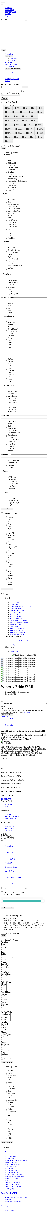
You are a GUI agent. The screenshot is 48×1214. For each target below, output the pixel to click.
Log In (7, 16)
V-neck (10, 451)
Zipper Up (11, 291)
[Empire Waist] (6, 1036)
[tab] (26, 616)
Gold (9, 573)
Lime (9, 526)
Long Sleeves (12, 482)
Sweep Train (12, 407)
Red (9, 562)
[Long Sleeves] (8, 1048)
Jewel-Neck (12, 428)
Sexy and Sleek (13, 222)
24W (30, 129)
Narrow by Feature (11, 153)
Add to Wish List (7, 714)
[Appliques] (6, 994)
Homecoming (12, 179)
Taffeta (10, 379)
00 (18, 108)
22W (20, 129)
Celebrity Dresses (14, 250)
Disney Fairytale (15, 608)
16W (28, 125)
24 (8, 120)
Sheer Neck (12, 444)
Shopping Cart (10, 12)
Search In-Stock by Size (13, 102)
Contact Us (9, 805)
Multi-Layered (13, 259)
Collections (9, 846)
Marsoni (13, 643)
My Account (9, 10)
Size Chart (4, 717)
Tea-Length (12, 409)
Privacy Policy (10, 819)
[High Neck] (6, 1028)
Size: (2, 702)
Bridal (10, 161)
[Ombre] (3, 990)
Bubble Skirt (12, 248)
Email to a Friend (7, 721)
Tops (9, 233)
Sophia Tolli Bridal (16, 630)
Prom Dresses (12, 183)
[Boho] (7, 956)
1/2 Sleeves (12, 477)
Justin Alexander (16, 612)
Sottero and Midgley (17, 628)
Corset (10, 254)
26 (17, 120)
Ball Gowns (12, 200)
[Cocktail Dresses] (10, 950)
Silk (9, 377)
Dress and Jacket (13, 204)
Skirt (9, 229)
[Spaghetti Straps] (6, 1058)
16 (8, 116)
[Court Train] (5, 1020)
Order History (10, 828)
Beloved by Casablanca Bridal (20, 606)
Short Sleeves (12, 486)
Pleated (10, 263)
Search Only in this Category (14, 91)
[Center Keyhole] (8, 968)
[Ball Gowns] (7, 954)
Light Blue (11, 533)
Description (9, 725)
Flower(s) (11, 336)
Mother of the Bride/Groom (17, 181)
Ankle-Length (13, 391)
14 (41, 112)
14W (18, 125)
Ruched (10, 268)
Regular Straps (13, 500)
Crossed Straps (13, 282)
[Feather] (5, 1008)
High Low (11, 257)
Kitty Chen (14, 614)
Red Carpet (12, 188)
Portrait (10, 437)
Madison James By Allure (19, 622)
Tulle (9, 381)
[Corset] (8, 970)
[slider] (42, 900)
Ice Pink (11, 549)
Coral (10, 567)
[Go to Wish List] (4, 2)
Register (8, 14)
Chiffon (10, 359)
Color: (3, 706)
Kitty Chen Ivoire (16, 618)
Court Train (12, 398)
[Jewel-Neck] (6, 1030)
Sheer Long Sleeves (15, 484)
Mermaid (11, 465)
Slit (9, 270)
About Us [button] (9, 852)
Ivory (9, 569)
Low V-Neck (12, 430)
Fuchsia (10, 555)
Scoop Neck (12, 442)
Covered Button (13, 280)
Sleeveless (11, 488)
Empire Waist (12, 463)
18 (17, 116)
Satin (9, 372)
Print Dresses (12, 220)
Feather (10, 333)
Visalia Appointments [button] (13, 877)
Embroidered (12, 331)
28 (26, 120)
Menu (3, 50)
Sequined (11, 375)
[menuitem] (26, 8)
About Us (8, 814)
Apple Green (12, 522)
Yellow (10, 517)
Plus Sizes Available (15, 266)
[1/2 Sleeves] (8, 1044)
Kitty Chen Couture (17, 616)
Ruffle (10, 342)
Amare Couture (15, 604)
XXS (41, 133)
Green (10, 524)
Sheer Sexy (12, 224)
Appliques (11, 322)
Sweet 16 (11, 190)
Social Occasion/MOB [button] (13, 637)
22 (34, 116)
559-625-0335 (6, 799)
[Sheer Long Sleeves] (8, 1050)
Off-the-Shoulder (14, 433)
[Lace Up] (7, 978)
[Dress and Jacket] (7, 958)
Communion (12, 170)
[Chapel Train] (5, 1018)
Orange (10, 564)
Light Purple (12, 547)
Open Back (12, 261)
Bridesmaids (12, 163)
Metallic (10, 306)
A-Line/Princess (13, 460)
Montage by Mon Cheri (18, 645)
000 (8, 108)
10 (23, 112)
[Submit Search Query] (26, 888)
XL (41, 137)
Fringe (10, 338)
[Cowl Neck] (6, 1024)
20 (26, 116)
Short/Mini (11, 405)
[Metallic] (3, 986)
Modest (10, 215)
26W (41, 129)
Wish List (8, 8)
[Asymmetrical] (5, 1016)
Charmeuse (12, 357)
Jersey (10, 363)
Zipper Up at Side (14, 294)
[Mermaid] (6, 1038)
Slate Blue (11, 535)
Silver (10, 582)
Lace (9, 340)
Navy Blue (11, 540)
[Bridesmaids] (10, 946)
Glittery (10, 303)
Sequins (10, 347)
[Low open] (7, 980)
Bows (10, 327)
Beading (11, 324)
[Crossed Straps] (7, 976)
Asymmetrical (12, 394)
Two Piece (11, 238)
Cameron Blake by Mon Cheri (20, 641)
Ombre (10, 310)
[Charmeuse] (5, 1004)
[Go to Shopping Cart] (2, 2)
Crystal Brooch (13, 329)
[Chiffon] (5, 1006)
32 (8, 125)
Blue (9, 538)
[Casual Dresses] (10, 948)
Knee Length (12, 403)
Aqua (10, 529)
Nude (10, 571)
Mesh (9, 368)
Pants (9, 218)
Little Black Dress (14, 209)
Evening (11, 172)
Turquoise (11, 531)
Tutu (9, 236)
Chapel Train (12, 396)
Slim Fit (10, 467)
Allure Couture (15, 602)
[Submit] (26, 20)
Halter (10, 424)
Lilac (9, 544)
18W (39, 125)
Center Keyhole (13, 252)
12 (32, 112)
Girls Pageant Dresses (15, 176)
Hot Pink (11, 553)
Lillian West (14, 626)
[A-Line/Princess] (6, 1034)
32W (30, 133)
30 (34, 120)
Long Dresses (12, 213)
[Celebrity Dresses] (8, 966)
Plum (9, 560)
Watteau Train (12, 412)
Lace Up (11, 285)
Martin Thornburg (16, 624)
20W (9, 129)
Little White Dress (14, 211)
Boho (9, 202)
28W (9, 133)
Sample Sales (10, 871)
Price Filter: (9, 93)
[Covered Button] (7, 974)
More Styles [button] (9, 647)
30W (20, 133)
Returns (8, 807)
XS (8, 137)
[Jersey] (5, 1010)
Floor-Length (12, 400)
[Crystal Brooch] (6, 1000)
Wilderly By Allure (17, 634)
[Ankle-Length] (5, 1014)
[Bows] (6, 998)
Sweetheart (11, 448)
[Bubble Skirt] (8, 964)
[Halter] (6, 1026)
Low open (11, 287)
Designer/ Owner (11, 867)
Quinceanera (12, 185)
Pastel (10, 312)
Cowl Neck (12, 421)
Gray (9, 580)
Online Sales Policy (8, 719)
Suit (9, 231)
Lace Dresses (12, 206)
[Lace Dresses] (7, 960)
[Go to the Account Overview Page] (2, 4)
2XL (9, 141)
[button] (9, 54)
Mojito (10, 520)
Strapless (11, 446)
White (10, 585)
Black (10, 578)
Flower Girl (12, 174)
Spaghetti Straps (13, 503)
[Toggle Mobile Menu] (2, 840)
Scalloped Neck (13, 439)
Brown (10, 576)
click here (26, 712)
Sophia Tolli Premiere (17, 632)
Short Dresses (12, 227)
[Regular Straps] (6, 1056)
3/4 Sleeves (12, 479)
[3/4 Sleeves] (8, 1046)
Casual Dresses (13, 165)
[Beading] (6, 996)
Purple (10, 542)
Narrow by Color (11, 513)
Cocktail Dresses (13, 167)
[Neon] (3, 988)
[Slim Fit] (6, 1040)
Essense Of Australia (17, 610)
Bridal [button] (7, 598)
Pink (9, 551)
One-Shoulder (13, 435)
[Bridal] (10, 944)
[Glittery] (3, 984)
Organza (11, 370)
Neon (9, 308)
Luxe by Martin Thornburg (19, 620)
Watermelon (12, 558)
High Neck (11, 426)
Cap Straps (11, 498)
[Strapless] (6, 1060)
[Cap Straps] (6, 1054)
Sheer (10, 289)
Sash (9, 345)
